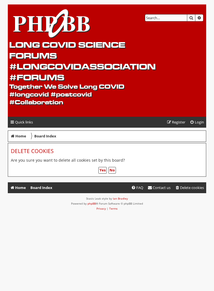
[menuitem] (197, 122)
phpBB (91, 203)
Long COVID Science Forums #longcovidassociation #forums (82, 61)
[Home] (52, 22)
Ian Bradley (120, 198)
